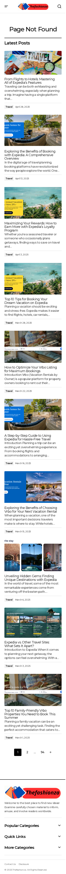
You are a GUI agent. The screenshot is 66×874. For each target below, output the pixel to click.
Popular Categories (21, 825)
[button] (6, 6)
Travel (9, 106)
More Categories (19, 847)
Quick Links (14, 836)
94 (42, 752)
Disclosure (24, 864)
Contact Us (10, 864)
